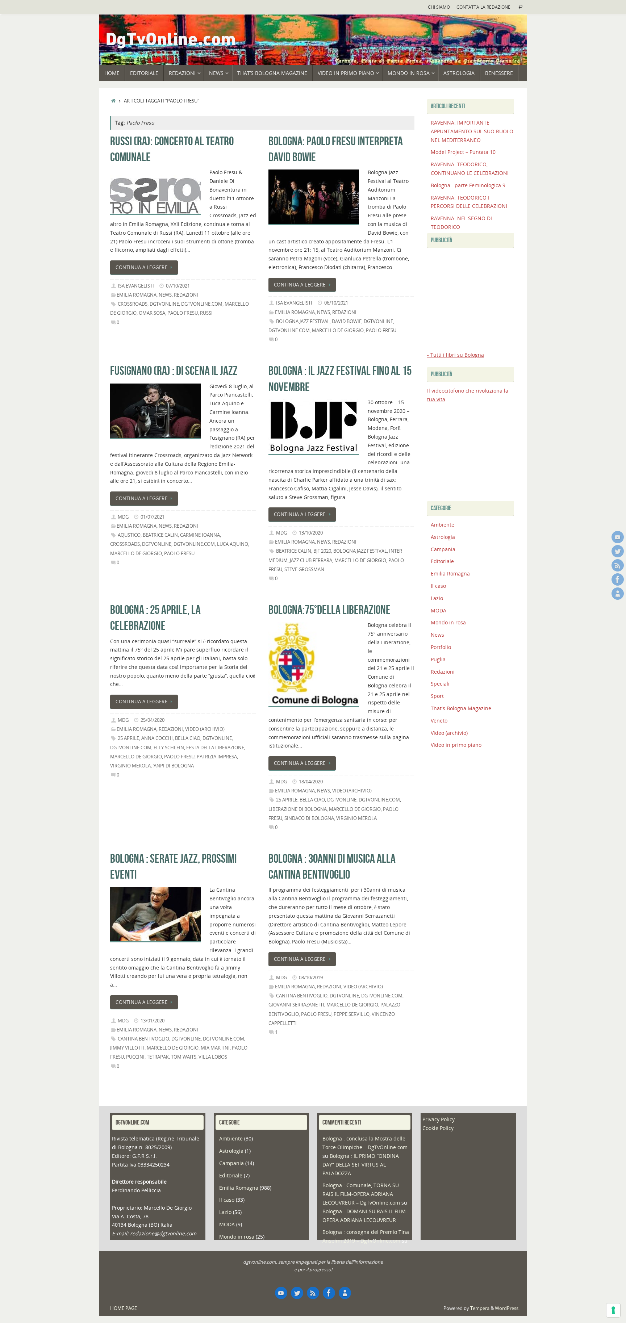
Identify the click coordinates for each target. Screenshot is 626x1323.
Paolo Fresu (182, 313)
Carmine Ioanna (200, 535)
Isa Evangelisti (136, 286)
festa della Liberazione (215, 748)
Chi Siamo (439, 7)
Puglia (438, 659)
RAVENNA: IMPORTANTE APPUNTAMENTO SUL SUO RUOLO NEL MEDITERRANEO (472, 131)
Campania (443, 549)
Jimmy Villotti (127, 1048)
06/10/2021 (336, 303)
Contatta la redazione (483, 7)
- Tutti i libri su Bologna (455, 354)
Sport (437, 695)
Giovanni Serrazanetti (296, 1005)
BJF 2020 (322, 551)
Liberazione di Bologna (297, 809)
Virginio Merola (130, 766)
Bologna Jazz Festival (303, 321)
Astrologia (443, 536)
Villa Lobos (213, 1057)
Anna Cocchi (157, 738)
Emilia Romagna (136, 295)
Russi (206, 313)
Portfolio (441, 647)
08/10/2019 (311, 978)
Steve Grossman (304, 569)
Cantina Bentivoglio (143, 1039)
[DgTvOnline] (618, 537)
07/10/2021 (178, 286)
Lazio (437, 598)
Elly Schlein (169, 748)
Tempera (479, 1308)
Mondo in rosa (448, 622)
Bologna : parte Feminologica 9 (468, 185)
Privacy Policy (438, 1119)
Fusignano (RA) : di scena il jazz (174, 370)
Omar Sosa (152, 313)
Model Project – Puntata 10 (463, 151)
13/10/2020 (311, 533)
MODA (438, 610)
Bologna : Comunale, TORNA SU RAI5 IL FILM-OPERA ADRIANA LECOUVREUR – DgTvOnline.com (361, 1194)
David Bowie (347, 321)
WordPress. (507, 1308)
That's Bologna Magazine (461, 708)
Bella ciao (187, 738)
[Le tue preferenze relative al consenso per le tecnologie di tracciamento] (613, 1310)
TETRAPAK (158, 1057)
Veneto (439, 720)
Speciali (440, 683)
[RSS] (618, 565)
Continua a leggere (141, 267)
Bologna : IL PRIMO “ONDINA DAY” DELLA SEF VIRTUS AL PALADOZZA (360, 1164)
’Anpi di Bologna (173, 766)
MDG (123, 517)
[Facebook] (618, 579)
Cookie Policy (438, 1128)
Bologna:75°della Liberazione (329, 609)
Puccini (135, 1057)
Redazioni (186, 295)
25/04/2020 (152, 720)
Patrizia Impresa (217, 757)
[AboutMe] (618, 593)
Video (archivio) (205, 729)
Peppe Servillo (352, 1014)
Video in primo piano (456, 744)
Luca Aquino (232, 544)
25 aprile (128, 738)
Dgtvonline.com (201, 304)
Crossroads (132, 304)
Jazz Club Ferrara (311, 560)
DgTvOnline (164, 304)
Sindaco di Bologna (309, 818)
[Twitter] (618, 551)
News (165, 295)
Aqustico (129, 535)
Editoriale (442, 561)
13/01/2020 (152, 1021)
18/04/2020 (311, 782)
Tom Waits (183, 1057)
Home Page (123, 1308)
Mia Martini (215, 1048)
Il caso (438, 585)
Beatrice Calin (160, 535)
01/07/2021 (152, 517)
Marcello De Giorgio (338, 330)
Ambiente (442, 524)
